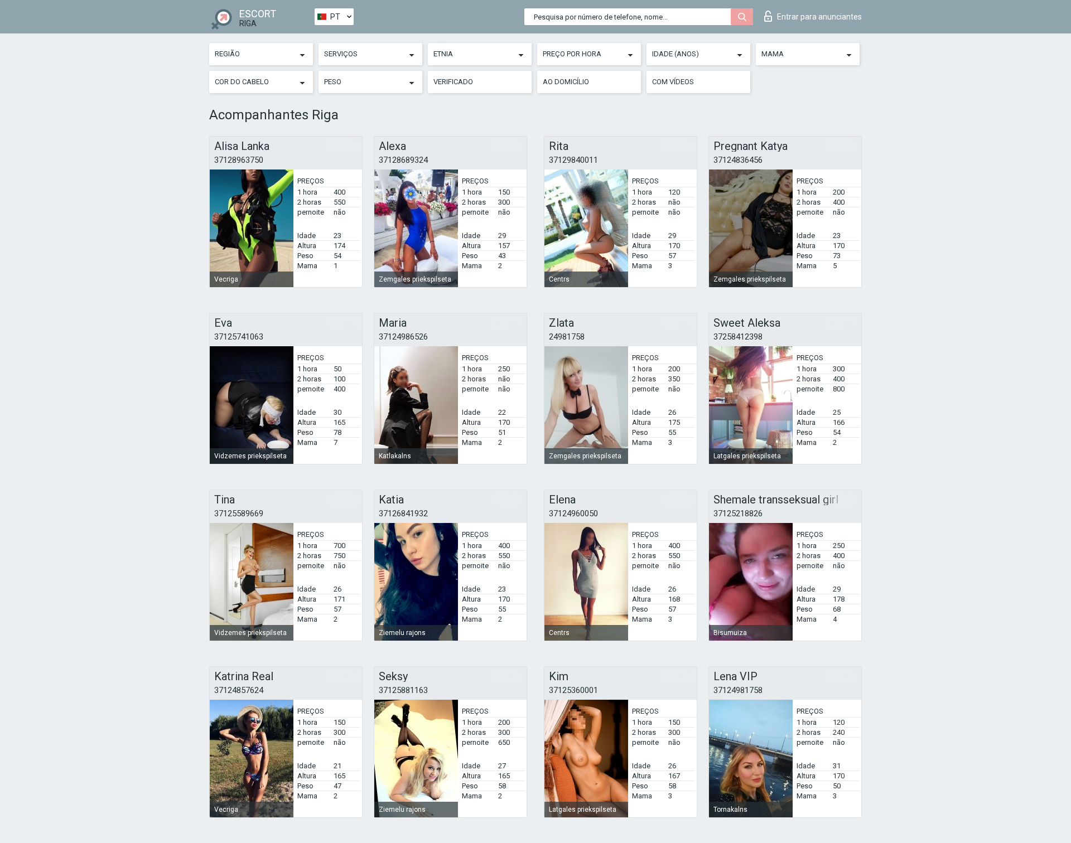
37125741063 (238, 337)
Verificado (453, 81)
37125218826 (738, 513)
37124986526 (403, 337)
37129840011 (573, 160)
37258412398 (738, 337)
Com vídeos (673, 81)
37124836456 (738, 160)
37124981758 (738, 690)
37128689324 (403, 160)
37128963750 (238, 160)
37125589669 (238, 513)
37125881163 (403, 690)
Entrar (819, 16)
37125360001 (573, 690)
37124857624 (238, 690)
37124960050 (573, 513)
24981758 (567, 337)
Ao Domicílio (566, 81)
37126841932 (403, 513)
